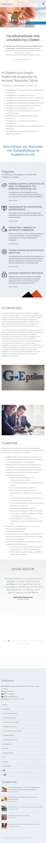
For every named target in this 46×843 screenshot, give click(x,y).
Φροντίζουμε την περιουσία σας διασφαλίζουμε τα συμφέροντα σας (23, 150)
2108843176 (10, 691)
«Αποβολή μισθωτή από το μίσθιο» (19, 815)
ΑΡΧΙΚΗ (5, 705)
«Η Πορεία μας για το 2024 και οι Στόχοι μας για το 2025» (25, 807)
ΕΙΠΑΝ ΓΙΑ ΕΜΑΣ (8, 753)
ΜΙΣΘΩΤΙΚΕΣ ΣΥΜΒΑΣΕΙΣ (11, 722)
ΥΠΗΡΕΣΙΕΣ (6, 709)
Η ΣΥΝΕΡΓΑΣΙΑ (7, 744)
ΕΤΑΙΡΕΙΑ (5, 762)
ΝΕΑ (4, 757)
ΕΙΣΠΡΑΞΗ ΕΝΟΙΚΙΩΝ (10, 718)
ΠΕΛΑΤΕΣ (5, 748)
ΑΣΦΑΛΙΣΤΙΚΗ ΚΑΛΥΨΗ (10, 740)
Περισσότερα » (13, 200)
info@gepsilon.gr (13, 696)
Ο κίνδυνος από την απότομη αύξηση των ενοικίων (24, 824)
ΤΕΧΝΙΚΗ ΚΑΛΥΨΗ (9, 735)
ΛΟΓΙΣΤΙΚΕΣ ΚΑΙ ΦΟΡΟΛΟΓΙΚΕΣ (13, 731)
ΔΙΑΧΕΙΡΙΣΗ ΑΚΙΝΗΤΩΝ (10, 713)
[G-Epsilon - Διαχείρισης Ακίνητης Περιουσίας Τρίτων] (7, 3)
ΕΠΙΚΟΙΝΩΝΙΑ (7, 766)
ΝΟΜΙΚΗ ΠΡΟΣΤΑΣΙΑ (10, 727)
